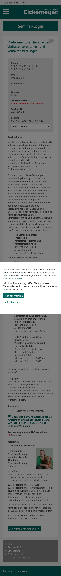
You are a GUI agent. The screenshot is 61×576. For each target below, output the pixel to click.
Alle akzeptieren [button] (14, 295)
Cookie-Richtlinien (13, 278)
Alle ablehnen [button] (12, 302)
